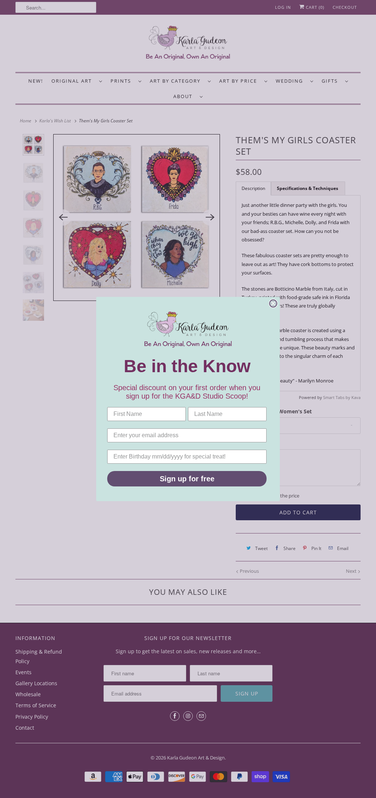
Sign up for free (187, 479)
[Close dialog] (273, 303)
